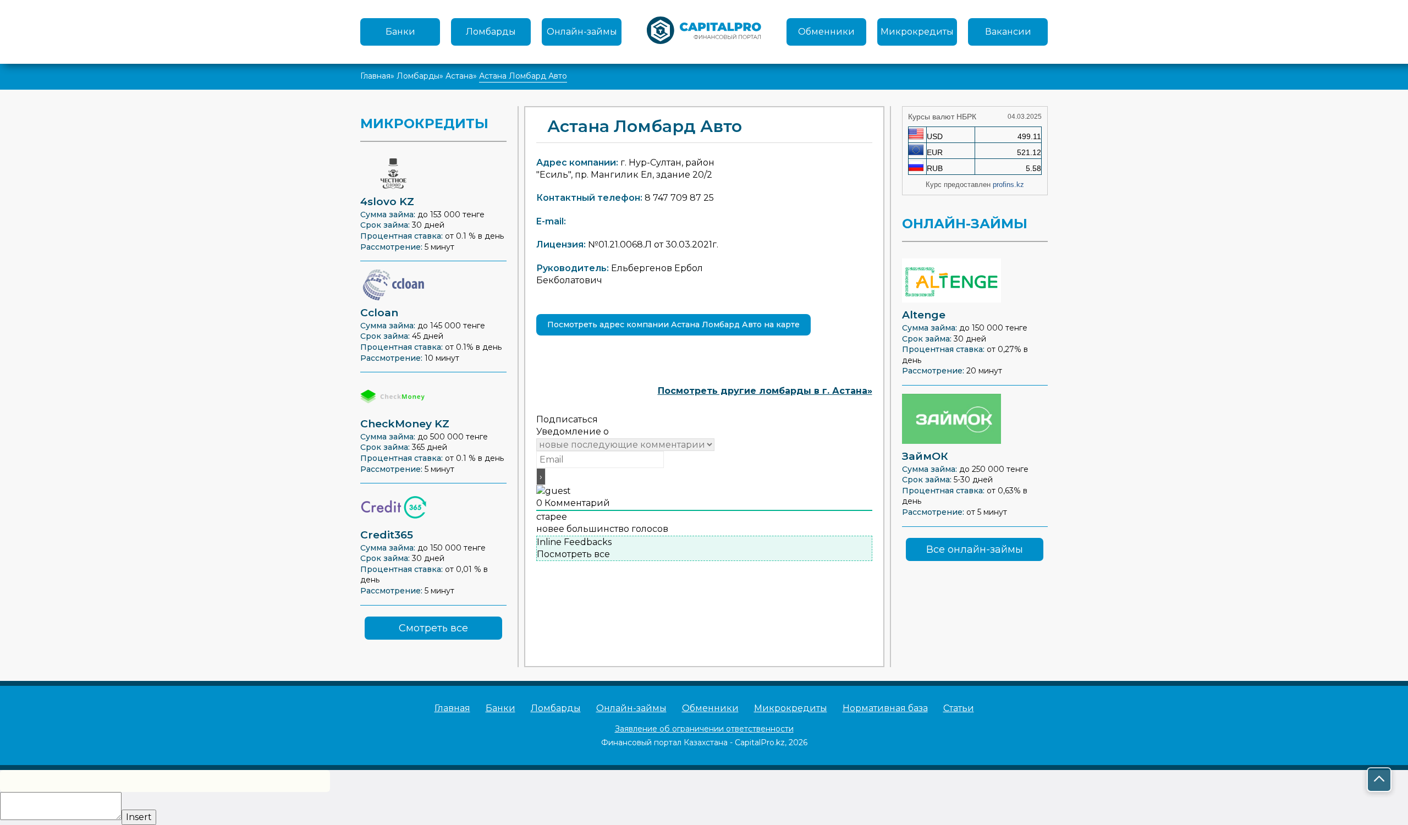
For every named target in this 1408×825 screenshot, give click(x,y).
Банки (400, 31)
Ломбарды (491, 31)
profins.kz (1008, 184)
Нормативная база (885, 708)
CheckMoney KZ (404, 423)
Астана (459, 76)
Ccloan (379, 312)
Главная (375, 76)
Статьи (958, 708)
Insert (139, 817)
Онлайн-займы (582, 31)
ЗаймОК (925, 456)
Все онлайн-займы (974, 549)
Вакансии (1008, 31)
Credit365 (386, 535)
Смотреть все (433, 628)
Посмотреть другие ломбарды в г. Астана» (765, 391)
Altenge (923, 315)
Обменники (826, 31)
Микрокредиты (917, 31)
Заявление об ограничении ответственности (704, 729)
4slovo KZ (387, 201)
